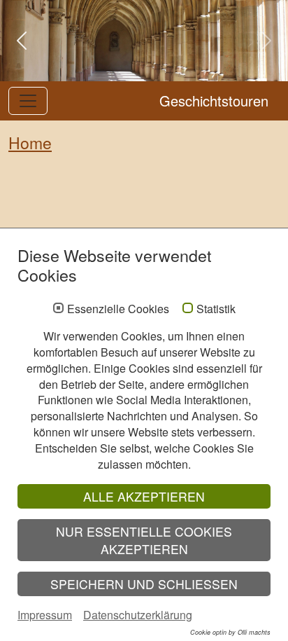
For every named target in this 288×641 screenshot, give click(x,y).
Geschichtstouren (213, 100)
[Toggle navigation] (28, 101)
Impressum (44, 615)
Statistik (216, 309)
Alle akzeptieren (144, 496)
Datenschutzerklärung (137, 615)
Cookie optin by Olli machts (230, 632)
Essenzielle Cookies (118, 309)
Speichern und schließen (144, 584)
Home (30, 142)
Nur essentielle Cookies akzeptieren (144, 540)
